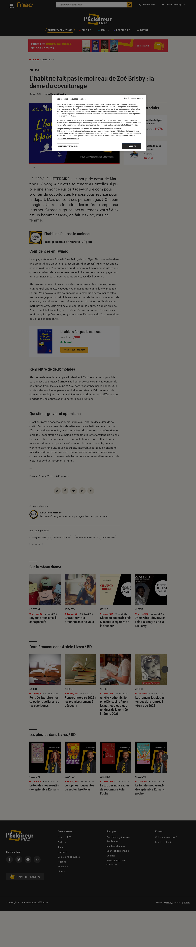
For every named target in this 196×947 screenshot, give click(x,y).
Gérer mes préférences (68, 146)
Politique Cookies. (131, 125)
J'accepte (132, 146)
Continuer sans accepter (133, 98)
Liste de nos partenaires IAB (68, 139)
